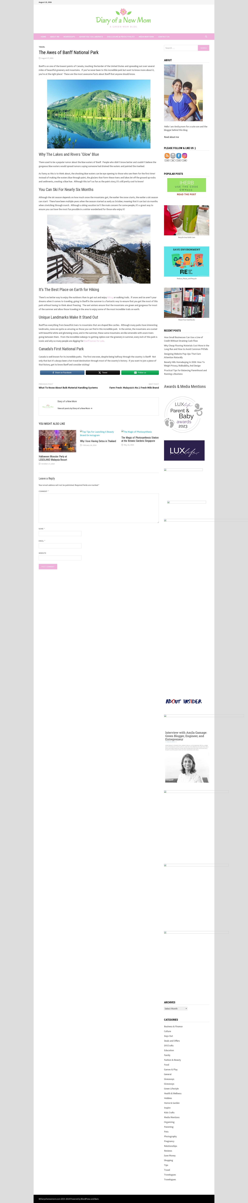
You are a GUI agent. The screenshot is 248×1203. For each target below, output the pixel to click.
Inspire (167, 1107)
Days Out (168, 1035)
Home (43, 36)
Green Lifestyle (171, 1088)
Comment (44, 491)
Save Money (170, 1155)
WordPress (85, 1199)
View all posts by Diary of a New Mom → (75, 408)
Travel (42, 47)
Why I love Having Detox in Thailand (98, 441)
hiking (110, 297)
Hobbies (168, 1098)
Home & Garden (172, 1102)
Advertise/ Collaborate (91, 36)
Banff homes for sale (94, 340)
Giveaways (169, 1079)
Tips (166, 1165)
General (167, 1074)
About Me (54, 36)
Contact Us (163, 36)
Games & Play (170, 1069)
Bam (96, 1199)
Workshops (69, 36)
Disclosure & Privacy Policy (121, 36)
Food (166, 1064)
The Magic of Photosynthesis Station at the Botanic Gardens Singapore (140, 439)
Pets (166, 1131)
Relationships (170, 1145)
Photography (170, 1136)
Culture (167, 1031)
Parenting (168, 1126)
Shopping (168, 1160)
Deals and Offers (172, 1040)
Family (167, 1055)
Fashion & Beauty (172, 1059)
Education (169, 1050)
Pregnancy (169, 1141)
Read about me (171, 136)
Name (42, 529)
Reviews (168, 1150)
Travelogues (170, 1174)
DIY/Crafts (169, 1045)
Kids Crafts (169, 1112)
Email (42, 541)
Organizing (169, 1122)
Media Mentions (146, 36)
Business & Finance (173, 1026)
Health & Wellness (172, 1093)
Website (42, 553)
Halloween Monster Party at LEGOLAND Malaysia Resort (53, 458)
